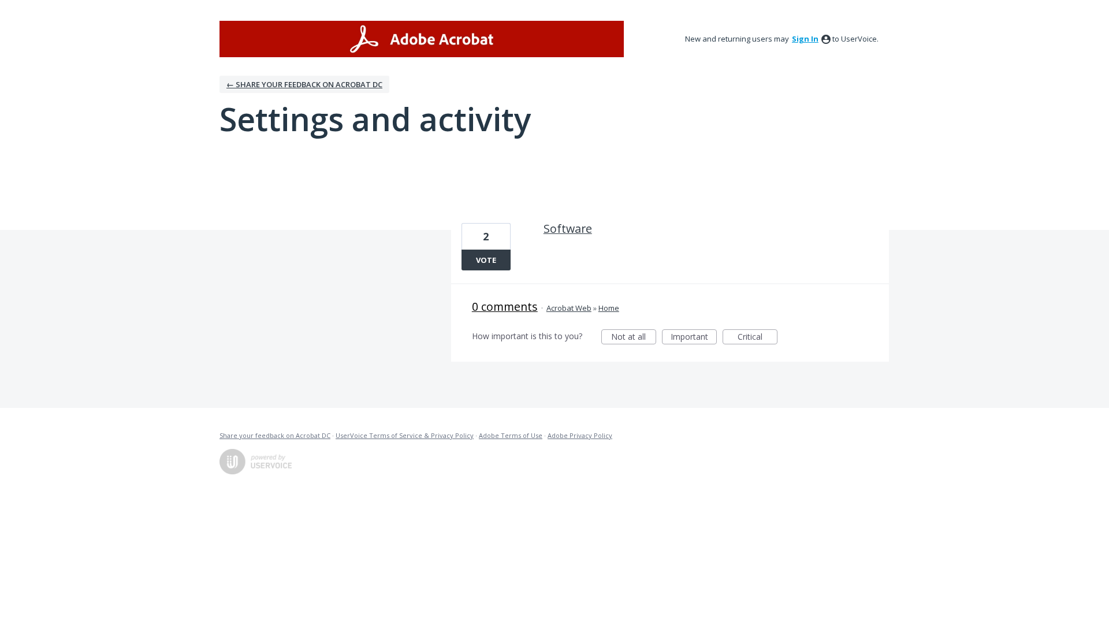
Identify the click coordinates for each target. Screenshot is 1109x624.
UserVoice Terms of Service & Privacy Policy (405, 435)
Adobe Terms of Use (510, 435)
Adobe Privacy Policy (580, 435)
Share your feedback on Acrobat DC (274, 435)
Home (608, 308)
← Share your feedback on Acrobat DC (304, 84)
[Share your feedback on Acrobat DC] (421, 39)
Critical (757, 337)
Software (568, 228)
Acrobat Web (568, 308)
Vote (486, 260)
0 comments (505, 306)
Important (694, 337)
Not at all (633, 337)
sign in (805, 39)
